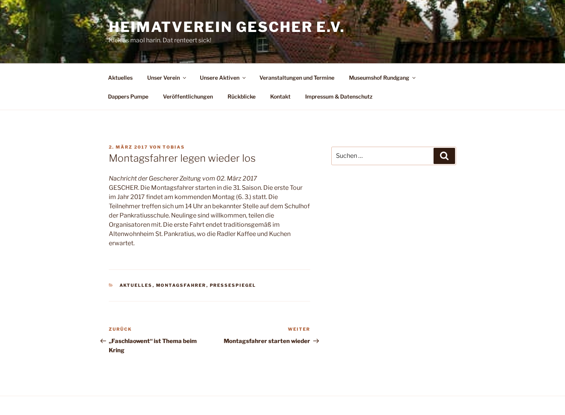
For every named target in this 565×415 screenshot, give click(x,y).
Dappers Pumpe (128, 96)
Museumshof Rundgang (379, 77)
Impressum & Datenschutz (338, 96)
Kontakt (280, 96)
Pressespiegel (233, 285)
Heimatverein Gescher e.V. (227, 26)
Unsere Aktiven (219, 77)
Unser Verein (163, 77)
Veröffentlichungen (188, 96)
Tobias (174, 147)
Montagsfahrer (181, 285)
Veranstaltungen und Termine (296, 77)
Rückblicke (242, 96)
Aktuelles (120, 77)
